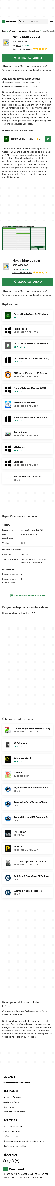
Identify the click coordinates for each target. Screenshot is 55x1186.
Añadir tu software (11, 1102)
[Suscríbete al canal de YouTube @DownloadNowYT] (17, 1161)
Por (16, 45)
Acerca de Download (12, 1097)
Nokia (7, 1006)
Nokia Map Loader (26, 39)
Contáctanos (8, 1107)
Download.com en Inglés (14, 1112)
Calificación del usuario (22, 49)
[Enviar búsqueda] (20, 21)
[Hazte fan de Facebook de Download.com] (5, 1161)
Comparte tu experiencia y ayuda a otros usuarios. (26, 70)
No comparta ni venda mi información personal (23, 1141)
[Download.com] (9, 21)
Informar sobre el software (29, 595)
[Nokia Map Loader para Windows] (6, 43)
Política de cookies (11, 1136)
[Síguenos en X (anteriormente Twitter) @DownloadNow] (11, 1161)
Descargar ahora (29, 58)
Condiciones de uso (12, 1131)
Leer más (33, 87)
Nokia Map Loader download (16, 613)
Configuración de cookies (14, 1146)
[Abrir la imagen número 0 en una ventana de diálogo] (24, 238)
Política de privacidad (12, 1126)
